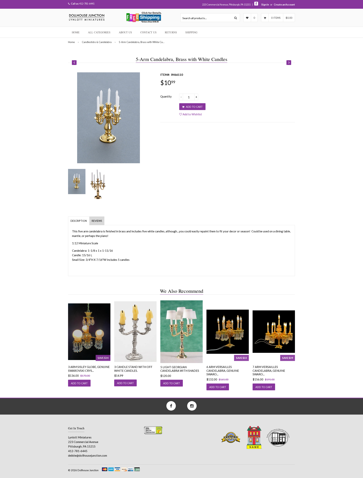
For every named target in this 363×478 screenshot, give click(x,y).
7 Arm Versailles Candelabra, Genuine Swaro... (269, 370)
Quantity (166, 96)
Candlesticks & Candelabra (97, 42)
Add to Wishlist (192, 114)
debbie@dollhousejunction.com (87, 455)
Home (76, 32)
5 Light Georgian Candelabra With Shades (179, 369)
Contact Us (148, 32)
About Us (125, 32)
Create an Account (284, 4)
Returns (171, 32)
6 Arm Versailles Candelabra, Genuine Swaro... (222, 370)
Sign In (265, 4)
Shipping (191, 32)
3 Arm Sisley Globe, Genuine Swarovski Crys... (89, 368)
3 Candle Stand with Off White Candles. (133, 368)
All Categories (99, 32)
